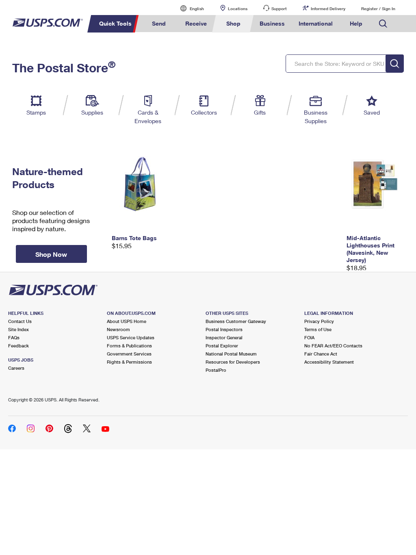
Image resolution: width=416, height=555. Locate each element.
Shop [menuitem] (233, 23)
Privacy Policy (319, 321)
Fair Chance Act (320, 353)
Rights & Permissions (129, 361)
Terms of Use (318, 329)
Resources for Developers (233, 361)
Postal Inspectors (224, 329)
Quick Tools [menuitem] (115, 23)
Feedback (18, 345)
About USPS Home (126, 321)
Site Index (18, 329)
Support (279, 8)
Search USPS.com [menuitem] (383, 24)
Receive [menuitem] (196, 23)
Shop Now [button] (51, 254)
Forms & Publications (129, 345)
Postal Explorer (222, 345)
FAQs (14, 337)
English (188, 8)
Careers (16, 368)
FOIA (309, 337)
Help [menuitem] (356, 23)
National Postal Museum (231, 353)
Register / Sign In (378, 8)
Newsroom (118, 329)
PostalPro (216, 370)
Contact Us (20, 321)
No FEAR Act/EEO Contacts (333, 345)
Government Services (129, 353)
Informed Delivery (328, 8)
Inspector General (224, 337)
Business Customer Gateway (236, 321)
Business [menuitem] (272, 23)
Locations (237, 8)
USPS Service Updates (130, 337)
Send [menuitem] (159, 23)
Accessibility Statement (329, 361)
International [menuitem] (316, 23)
